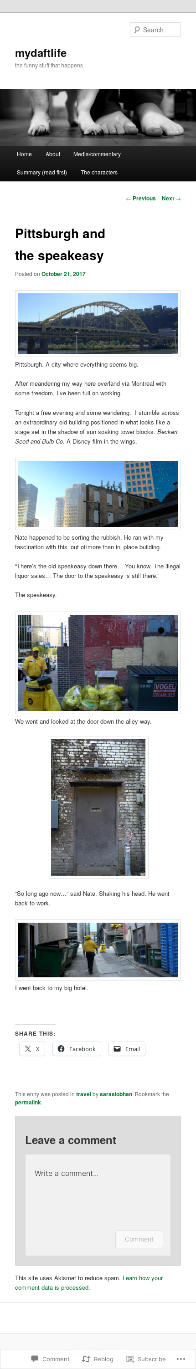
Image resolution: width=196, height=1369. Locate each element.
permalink (28, 1102)
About (53, 154)
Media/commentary (97, 154)
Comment (139, 1239)
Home (24, 154)
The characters (99, 172)
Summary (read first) (42, 172)
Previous (141, 198)
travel (83, 1094)
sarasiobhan (116, 1094)
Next (171, 198)
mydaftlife (41, 52)
